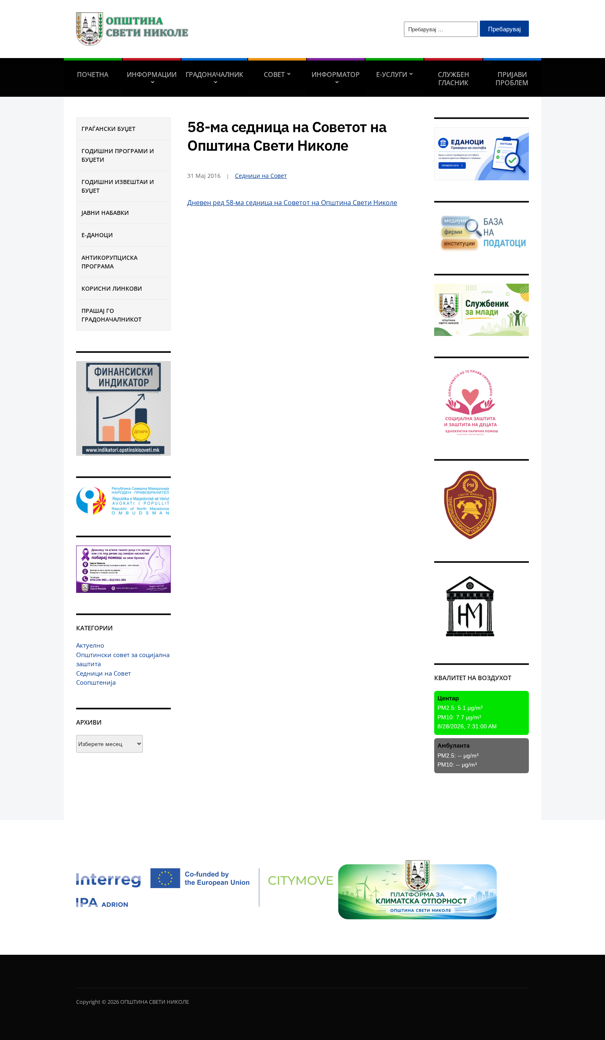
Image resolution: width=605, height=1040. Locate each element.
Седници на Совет (103, 673)
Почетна (92, 74)
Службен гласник (453, 78)
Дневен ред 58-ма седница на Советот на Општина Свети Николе (292, 202)
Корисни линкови (111, 288)
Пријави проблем (512, 78)
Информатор (336, 74)
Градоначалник (214, 74)
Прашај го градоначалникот (111, 315)
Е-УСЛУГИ (391, 74)
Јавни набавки (105, 213)
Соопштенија (96, 682)
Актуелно (90, 645)
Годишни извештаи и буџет (117, 186)
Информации (152, 74)
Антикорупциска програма (109, 262)
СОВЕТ (274, 74)
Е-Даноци (97, 235)
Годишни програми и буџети (117, 155)
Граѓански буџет (108, 129)
